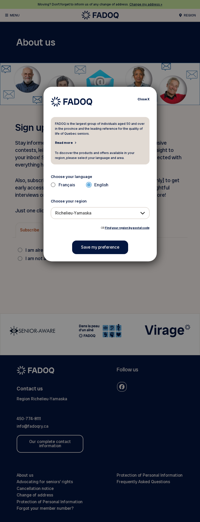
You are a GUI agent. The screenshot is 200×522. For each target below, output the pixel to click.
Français (67, 185)
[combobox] (100, 213)
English (101, 185)
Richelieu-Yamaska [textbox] (73, 213)
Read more (64, 142)
